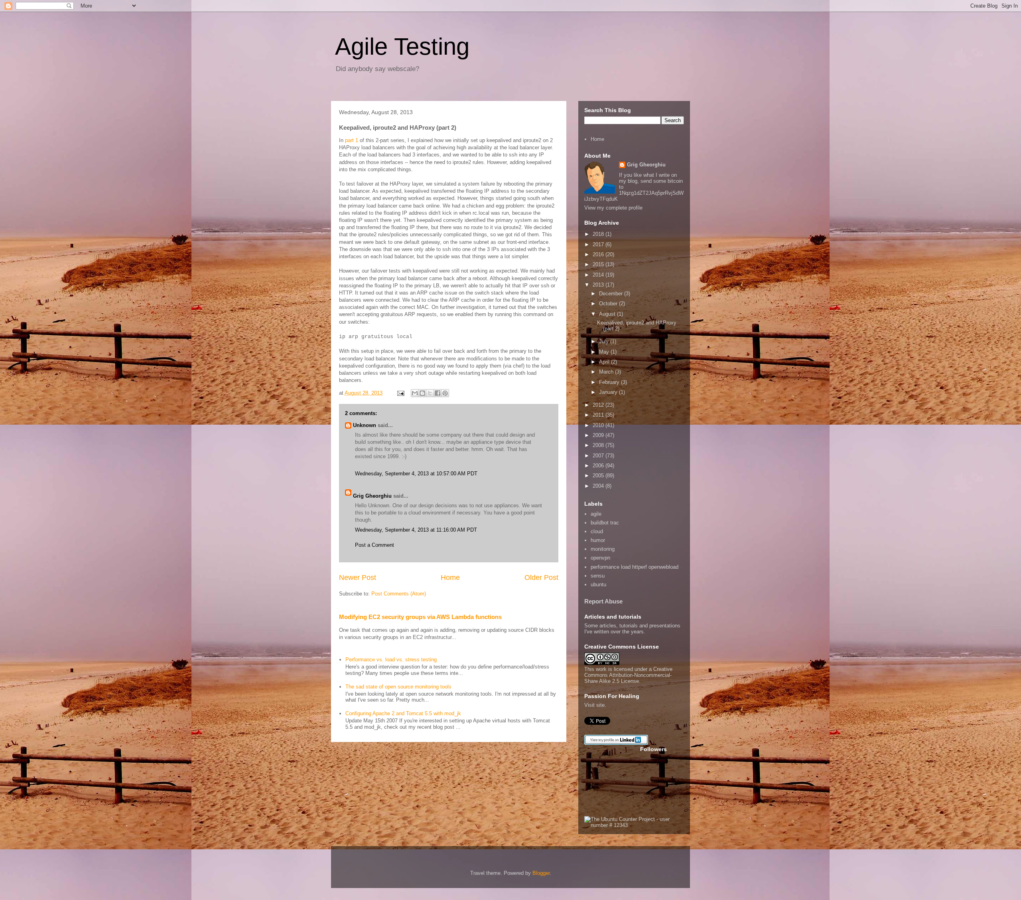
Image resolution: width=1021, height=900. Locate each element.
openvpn (600, 558)
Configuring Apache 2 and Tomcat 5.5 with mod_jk (403, 713)
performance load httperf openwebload (634, 567)
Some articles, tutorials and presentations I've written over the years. (632, 629)
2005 (599, 476)
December (611, 294)
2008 (599, 445)
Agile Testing (402, 46)
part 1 (351, 140)
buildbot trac (605, 523)
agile (596, 514)
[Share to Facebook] (438, 393)
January (609, 392)
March (607, 372)
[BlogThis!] (422, 393)
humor (598, 540)
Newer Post (357, 578)
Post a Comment (374, 545)
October (609, 304)
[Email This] (415, 393)
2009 (599, 435)
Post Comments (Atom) (398, 594)
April (605, 362)
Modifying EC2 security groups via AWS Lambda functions (420, 616)
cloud (597, 531)
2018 (599, 234)
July (604, 341)
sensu (598, 576)
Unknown (364, 425)
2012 (599, 405)
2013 (599, 285)
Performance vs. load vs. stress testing (391, 660)
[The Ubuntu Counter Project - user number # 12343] (634, 825)
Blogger (541, 873)
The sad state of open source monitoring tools (398, 687)
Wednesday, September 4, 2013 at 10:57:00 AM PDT (416, 474)
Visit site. (595, 705)
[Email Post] (400, 393)
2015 (599, 264)
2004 (599, 486)
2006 (599, 466)
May (605, 352)
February (610, 382)
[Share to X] (430, 393)
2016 (599, 254)
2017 (599, 244)
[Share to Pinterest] (445, 393)
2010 (599, 425)
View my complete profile (613, 208)
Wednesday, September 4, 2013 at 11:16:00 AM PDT (416, 530)
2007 (599, 456)
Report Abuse (603, 601)
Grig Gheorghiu (372, 496)
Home (450, 578)
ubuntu (598, 584)
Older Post (541, 578)
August (608, 314)
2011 (599, 415)
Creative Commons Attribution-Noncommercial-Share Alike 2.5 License (628, 675)
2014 (599, 275)
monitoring (603, 549)
